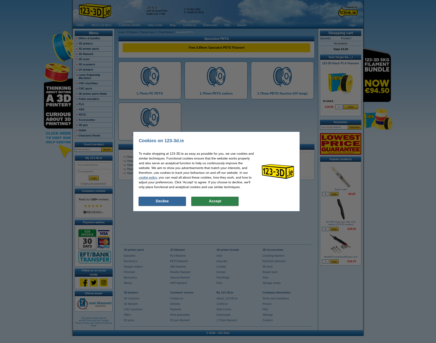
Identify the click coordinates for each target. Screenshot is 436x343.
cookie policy (148, 177)
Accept (215, 201)
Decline (162, 201)
